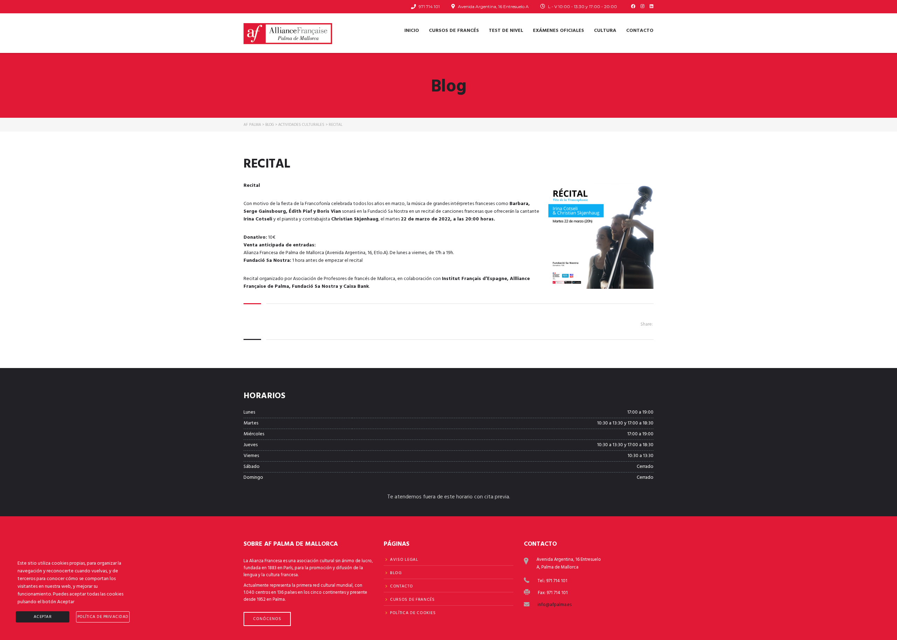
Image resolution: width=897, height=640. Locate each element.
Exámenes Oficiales (558, 31)
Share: (647, 324)
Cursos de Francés (454, 31)
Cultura (605, 31)
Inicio (411, 31)
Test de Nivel (506, 31)
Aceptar (43, 616)
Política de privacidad (103, 616)
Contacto (639, 31)
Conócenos (267, 618)
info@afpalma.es (554, 604)
